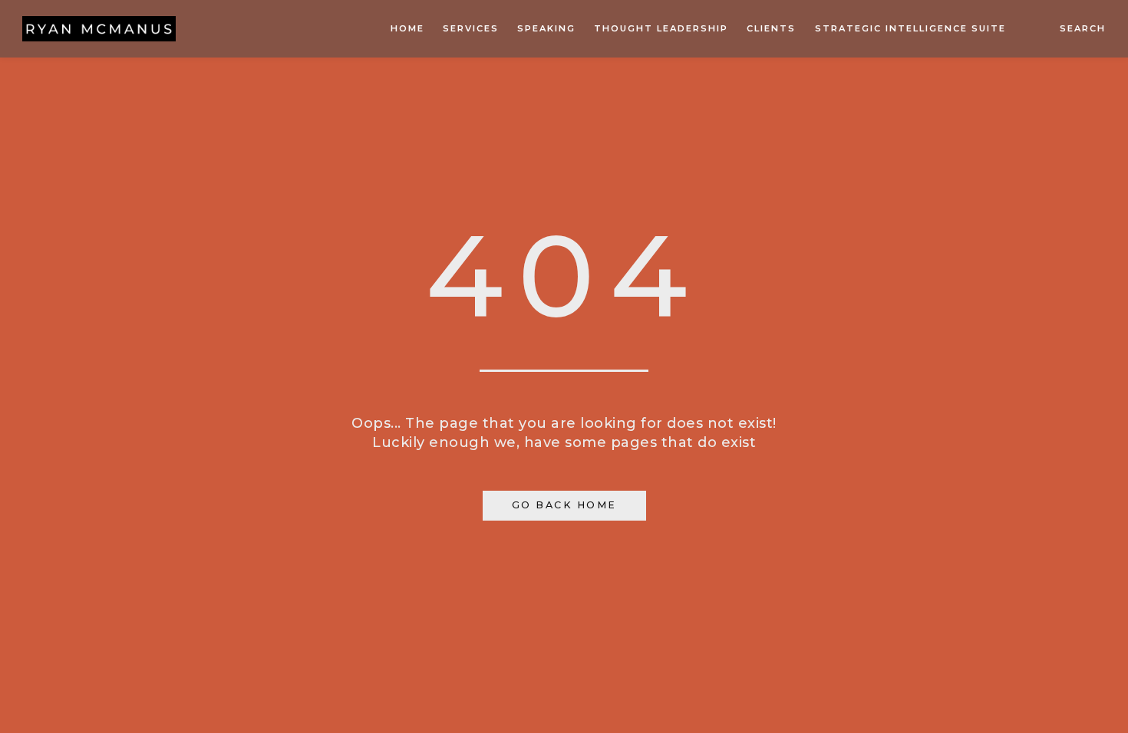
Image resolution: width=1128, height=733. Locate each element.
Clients (771, 28)
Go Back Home (564, 505)
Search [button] (1083, 28)
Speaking (546, 28)
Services (471, 28)
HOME (407, 28)
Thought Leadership (661, 28)
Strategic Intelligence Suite (910, 28)
